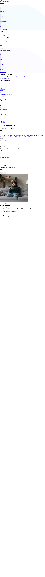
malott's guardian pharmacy (36, 135)
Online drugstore (5, 403)
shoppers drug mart (10, 135)
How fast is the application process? (9, 42)
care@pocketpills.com (4, 109)
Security (1, 559)
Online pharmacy (6, 401)
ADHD (6, 33)
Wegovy (14, 76)
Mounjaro (4, 455)
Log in (3, 121)
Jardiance (22, 76)
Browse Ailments (9, 94)
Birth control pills (6, 353)
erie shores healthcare (30, 136)
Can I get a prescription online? (8, 40)
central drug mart (24, 136)
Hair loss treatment (6, 351)
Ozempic (2, 76)
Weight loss (5, 350)
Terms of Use (2, 561)
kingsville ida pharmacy (17, 136)
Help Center (5, 506)
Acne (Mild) (20, 33)
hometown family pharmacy (26, 135)
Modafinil (4, 454)
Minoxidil (9, 76)
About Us (4, 504)
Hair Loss (16, 33)
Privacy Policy (2, 563)
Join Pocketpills (3, 122)
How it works (2, 89)
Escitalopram (18, 76)
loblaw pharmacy (17, 135)
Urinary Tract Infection (31, 33)
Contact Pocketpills (6, 505)
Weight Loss (2, 33)
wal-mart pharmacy (3, 135)
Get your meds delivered (4, 159)
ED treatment (5, 352)
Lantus (12, 76)
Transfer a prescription (6, 402)
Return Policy (2, 565)
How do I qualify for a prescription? (9, 41)
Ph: (1, 169)
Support (1, 90)
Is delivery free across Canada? (8, 43)
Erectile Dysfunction (11, 33)
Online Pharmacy (3, 46)
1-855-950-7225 (3, 114)
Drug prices (5, 404)
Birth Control (24, 33)
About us (2, 94)
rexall (21, 135)
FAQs (5, 94)
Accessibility (5, 508)
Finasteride (5, 76)
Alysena (25, 76)
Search (14, 128)
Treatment (2, 3)
